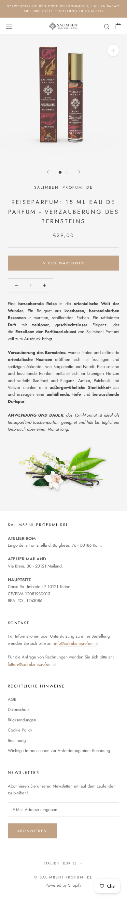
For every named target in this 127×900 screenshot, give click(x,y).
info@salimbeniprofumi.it (76, 643)
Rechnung (17, 740)
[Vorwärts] (79, 171)
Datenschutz (18, 709)
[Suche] (107, 26)
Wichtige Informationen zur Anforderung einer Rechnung (59, 750)
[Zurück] (48, 171)
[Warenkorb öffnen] (118, 26)
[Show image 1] (60, 172)
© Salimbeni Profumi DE (63, 877)
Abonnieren (32, 831)
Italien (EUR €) (60, 863)
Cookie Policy (20, 730)
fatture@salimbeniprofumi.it (32, 664)
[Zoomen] (113, 50)
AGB (12, 699)
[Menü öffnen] (9, 26)
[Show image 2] (66, 172)
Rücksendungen (22, 720)
